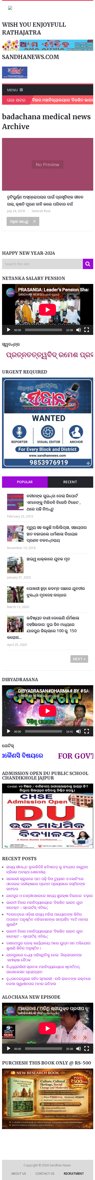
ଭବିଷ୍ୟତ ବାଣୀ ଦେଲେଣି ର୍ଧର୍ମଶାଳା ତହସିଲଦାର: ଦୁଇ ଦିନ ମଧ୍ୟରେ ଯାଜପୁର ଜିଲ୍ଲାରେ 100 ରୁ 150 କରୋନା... (43, 627)
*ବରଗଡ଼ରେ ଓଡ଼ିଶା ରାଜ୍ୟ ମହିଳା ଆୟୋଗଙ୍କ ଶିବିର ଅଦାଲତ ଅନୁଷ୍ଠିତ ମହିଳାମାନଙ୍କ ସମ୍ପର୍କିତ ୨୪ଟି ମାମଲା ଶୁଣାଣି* (47, 919)
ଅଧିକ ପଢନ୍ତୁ (19, 221)
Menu (12, 90)
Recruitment (74, 1173)
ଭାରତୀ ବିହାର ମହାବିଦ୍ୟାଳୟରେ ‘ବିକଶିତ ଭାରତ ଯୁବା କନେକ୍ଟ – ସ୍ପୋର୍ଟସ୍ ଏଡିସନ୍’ (44, 905)
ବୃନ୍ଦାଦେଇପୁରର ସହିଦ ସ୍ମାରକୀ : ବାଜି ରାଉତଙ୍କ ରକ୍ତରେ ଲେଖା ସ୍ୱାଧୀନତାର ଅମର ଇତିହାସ (48, 981)
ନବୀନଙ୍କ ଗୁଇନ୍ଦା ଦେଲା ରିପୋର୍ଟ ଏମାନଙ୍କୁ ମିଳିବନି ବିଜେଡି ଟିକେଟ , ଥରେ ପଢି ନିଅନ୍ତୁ (54, 502)
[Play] (8, 329)
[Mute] (78, 329)
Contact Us (44, 1173)
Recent (70, 481)
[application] (47, 309)
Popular (25, 481)
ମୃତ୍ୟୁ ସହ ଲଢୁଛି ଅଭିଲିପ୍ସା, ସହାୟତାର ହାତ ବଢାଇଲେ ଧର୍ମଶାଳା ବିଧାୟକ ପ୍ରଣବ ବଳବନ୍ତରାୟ (57, 534)
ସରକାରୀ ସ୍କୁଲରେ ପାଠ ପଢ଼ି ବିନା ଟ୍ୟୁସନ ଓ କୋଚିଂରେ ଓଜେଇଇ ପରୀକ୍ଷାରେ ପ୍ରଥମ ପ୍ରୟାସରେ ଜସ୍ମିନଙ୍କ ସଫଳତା (45, 883)
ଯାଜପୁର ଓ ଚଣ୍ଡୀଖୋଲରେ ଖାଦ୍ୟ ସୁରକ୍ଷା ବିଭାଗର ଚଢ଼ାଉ (49, 895)
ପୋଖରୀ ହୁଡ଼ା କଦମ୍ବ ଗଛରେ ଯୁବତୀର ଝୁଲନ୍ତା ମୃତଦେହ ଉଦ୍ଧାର (56, 592)
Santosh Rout (41, 211)
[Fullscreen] (86, 329)
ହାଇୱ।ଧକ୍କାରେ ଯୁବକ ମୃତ (48, 559)
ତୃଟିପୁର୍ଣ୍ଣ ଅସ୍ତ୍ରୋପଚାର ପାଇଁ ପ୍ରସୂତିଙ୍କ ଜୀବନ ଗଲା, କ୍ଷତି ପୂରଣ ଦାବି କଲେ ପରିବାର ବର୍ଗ (45, 200)
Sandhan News (60, 1165)
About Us (18, 1173)
